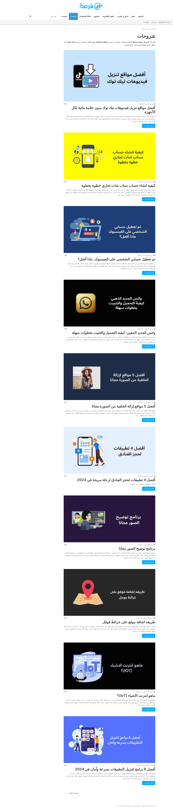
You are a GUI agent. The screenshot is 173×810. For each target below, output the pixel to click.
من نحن (153, 22)
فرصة (151, 104)
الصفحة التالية (73, 793)
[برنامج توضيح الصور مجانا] (109, 518)
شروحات (73, 16)
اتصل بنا (146, 22)
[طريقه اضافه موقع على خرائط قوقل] (109, 592)
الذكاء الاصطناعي (85, 16)
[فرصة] (86, 6)
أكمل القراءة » (148, 126)
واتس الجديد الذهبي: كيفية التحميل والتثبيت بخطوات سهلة (113, 332)
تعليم (133, 16)
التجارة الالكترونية (108, 16)
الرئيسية (140, 16)
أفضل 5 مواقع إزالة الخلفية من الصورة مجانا (123, 406)
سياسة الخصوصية (164, 22)
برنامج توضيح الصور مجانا (137, 548)
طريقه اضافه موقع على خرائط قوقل (128, 622)
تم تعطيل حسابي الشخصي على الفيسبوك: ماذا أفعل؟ (116, 259)
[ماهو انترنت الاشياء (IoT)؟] (109, 666)
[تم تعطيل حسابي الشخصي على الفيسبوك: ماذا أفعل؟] (109, 229)
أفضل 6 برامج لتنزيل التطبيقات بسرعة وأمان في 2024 (115, 769)
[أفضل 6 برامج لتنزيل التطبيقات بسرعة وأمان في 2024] (109, 739)
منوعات (64, 16)
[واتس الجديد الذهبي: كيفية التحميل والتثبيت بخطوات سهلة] (109, 303)
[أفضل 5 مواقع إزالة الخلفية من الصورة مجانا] (109, 376)
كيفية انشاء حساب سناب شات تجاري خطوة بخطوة (118, 185)
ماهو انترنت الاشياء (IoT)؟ (136, 695)
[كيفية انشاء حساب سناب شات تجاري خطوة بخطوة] (109, 156)
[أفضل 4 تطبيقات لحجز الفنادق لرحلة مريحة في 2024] (109, 450)
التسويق (96, 16)
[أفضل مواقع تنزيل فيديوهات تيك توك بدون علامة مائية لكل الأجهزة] (109, 76)
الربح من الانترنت (122, 16)
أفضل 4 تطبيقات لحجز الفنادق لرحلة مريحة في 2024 (116, 480)
